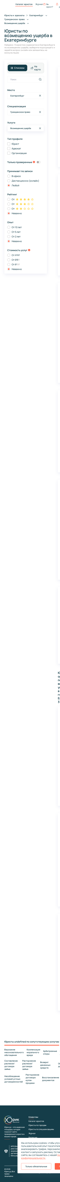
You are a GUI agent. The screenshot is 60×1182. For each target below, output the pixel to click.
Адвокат (16, 148)
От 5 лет (16, 231)
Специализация (16, 106)
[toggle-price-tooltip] (29, 250)
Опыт (10, 222)
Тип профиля (14, 139)
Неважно (17, 213)
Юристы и (14, 15)
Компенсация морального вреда (33, 1052)
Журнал (39, 4)
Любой (15, 185)
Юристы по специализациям (41, 1129)
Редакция (33, 1137)
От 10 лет (17, 227)
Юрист (15, 143)
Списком (19, 67)
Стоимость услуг (17, 250)
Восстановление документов (50, 1079)
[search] (40, 79)
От (13, 199)
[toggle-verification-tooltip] (34, 162)
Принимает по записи (20, 171)
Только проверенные (19, 162)
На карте (37, 68)
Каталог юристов (24, 4)
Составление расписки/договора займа (11, 1064)
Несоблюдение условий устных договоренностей (13, 1079)
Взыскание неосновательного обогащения (14, 1052)
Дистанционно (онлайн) (25, 180)
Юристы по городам (37, 1125)
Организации (19, 153)
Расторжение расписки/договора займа (29, 1064)
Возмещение (14, 23)
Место (11, 90)
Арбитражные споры (50, 1052)
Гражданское (14, 19)
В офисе (16, 176)
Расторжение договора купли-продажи (32, 1078)
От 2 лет (16, 236)
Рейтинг (12, 194)
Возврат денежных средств (45, 1065)
